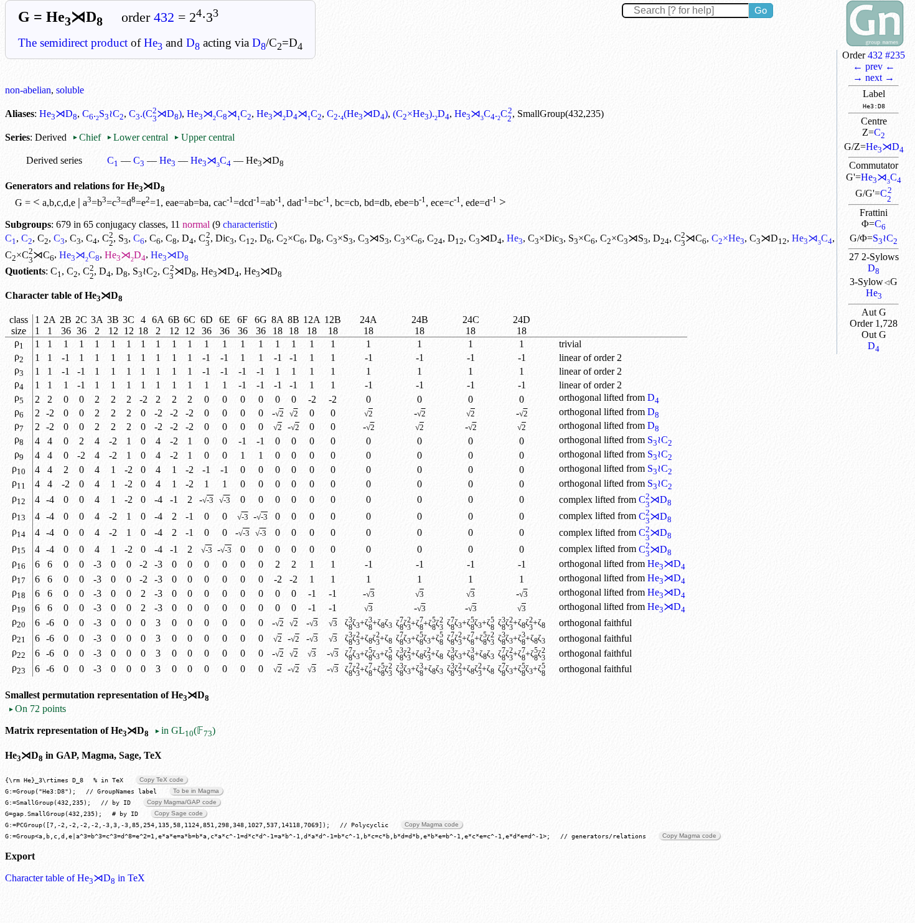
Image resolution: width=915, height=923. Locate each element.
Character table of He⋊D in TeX (75, 878)
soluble (70, 90)
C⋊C (690, 238)
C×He (727, 238)
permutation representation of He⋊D (125, 695)
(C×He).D (421, 113)
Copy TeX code (161, 779)
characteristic (248, 224)
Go (760, 10)
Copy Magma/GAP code (182, 802)
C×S (339, 238)
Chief (87, 137)
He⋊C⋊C (219, 113)
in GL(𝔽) (184, 730)
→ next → (873, 77)
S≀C (885, 238)
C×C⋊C (29, 255)
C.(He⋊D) (357, 113)
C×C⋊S (624, 238)
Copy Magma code (432, 824)
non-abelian (28, 90)
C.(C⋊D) (155, 113)
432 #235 (886, 55)
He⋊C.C (483, 113)
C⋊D (485, 238)
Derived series (54, 160)
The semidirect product (73, 42)
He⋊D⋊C (289, 113)
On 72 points (37, 708)
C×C (290, 238)
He (153, 42)
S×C (581, 238)
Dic (224, 238)
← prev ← (874, 66)
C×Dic (545, 238)
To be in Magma (196, 790)
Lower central (137, 137)
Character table (38, 295)
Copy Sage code (178, 813)
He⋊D (885, 146)
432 (164, 17)
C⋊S (373, 238)
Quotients (25, 271)
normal (196, 224)
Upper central (204, 137)
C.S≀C (103, 113)
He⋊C (881, 177)
